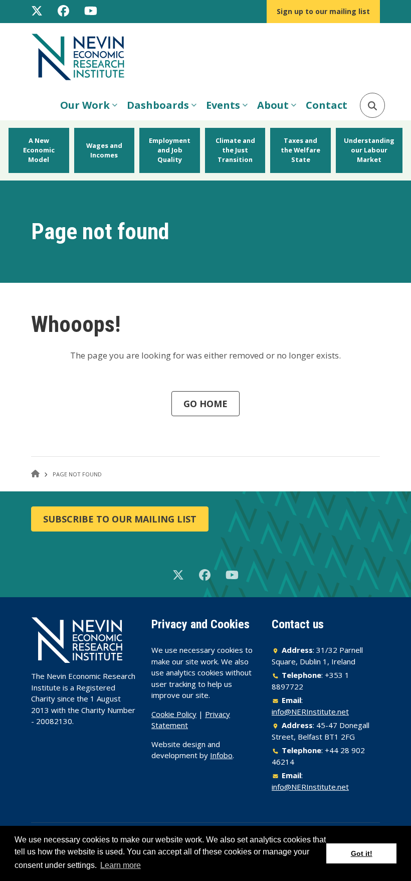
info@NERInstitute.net (310, 712)
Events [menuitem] (220, 108)
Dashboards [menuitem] (155, 108)
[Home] (82, 56)
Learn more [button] (120, 865)
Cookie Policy (173, 714)
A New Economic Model (39, 150)
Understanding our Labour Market (369, 150)
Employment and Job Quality (169, 150)
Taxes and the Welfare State (300, 150)
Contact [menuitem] (326, 105)
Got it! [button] (361, 853)
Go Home (205, 404)
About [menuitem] (270, 108)
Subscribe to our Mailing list (119, 519)
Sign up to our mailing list (323, 11)
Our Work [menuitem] (82, 108)
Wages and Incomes (104, 150)
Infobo (221, 755)
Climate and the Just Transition (235, 150)
